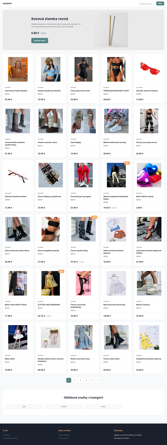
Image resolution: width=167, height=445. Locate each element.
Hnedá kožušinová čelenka (49, 91)
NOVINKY (8, 87)
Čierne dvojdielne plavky (48, 250)
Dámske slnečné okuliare (147, 91)
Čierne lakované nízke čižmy (17, 250)
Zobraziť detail (39, 40)
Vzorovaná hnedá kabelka (16, 91)
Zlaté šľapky (76, 142)
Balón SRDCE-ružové (144, 196)
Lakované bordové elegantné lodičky (148, 251)
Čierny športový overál (80, 91)
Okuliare (139, 87)
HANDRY (7, 3)
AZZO (24, 407)
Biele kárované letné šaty (114, 304)
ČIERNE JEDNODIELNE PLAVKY (116, 91)
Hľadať (160, 3)
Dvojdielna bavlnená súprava (148, 359)
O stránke (6, 435)
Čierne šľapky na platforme (49, 196)
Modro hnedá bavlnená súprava (113, 251)
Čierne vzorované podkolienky (78, 305)
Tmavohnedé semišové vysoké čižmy (15, 143)
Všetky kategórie (63, 435)
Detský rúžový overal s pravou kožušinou (51, 360)
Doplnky (139, 193)
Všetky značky (63, 438)
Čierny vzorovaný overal (146, 142)
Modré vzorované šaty (80, 359)
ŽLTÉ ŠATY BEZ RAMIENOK (49, 304)
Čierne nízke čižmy (111, 359)
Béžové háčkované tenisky (114, 142)
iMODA (7, 94)
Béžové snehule (143, 304)
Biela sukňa (10, 359)
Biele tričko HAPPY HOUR (15, 304)
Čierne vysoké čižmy (79, 250)
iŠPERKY (139, 94)
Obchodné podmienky (10, 438)
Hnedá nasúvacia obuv (47, 142)
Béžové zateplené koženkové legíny (115, 197)
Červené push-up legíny (81, 196)
